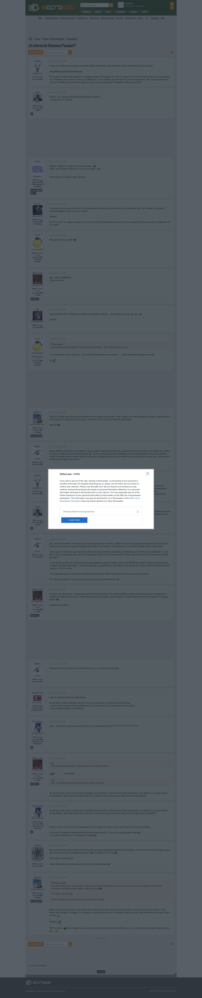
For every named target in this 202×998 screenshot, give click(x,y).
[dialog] (101, 499)
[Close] (148, 474)
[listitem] (101, 511)
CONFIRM (74, 520)
